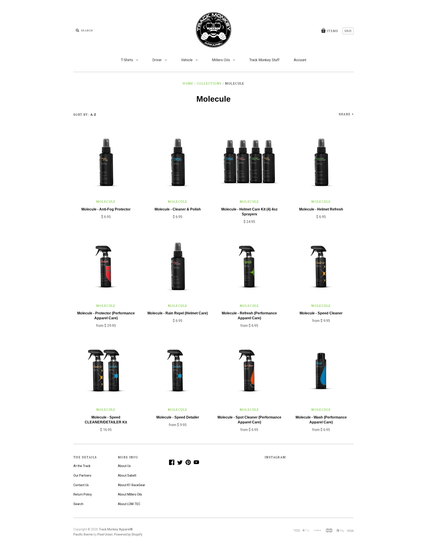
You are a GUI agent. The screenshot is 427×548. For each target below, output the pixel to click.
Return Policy (82, 494)
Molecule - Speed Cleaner (321, 313)
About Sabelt (127, 475)
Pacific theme (83, 534)
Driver (157, 60)
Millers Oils (221, 60)
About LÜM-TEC (129, 504)
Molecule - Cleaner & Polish (178, 209)
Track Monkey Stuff (264, 60)
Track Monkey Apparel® (116, 529)
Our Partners (82, 475)
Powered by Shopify (128, 534)
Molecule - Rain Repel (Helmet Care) (177, 313)
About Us (124, 466)
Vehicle (187, 60)
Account (300, 60)
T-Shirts (127, 60)
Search (78, 504)
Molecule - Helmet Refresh (321, 209)
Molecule (106, 201)
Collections (209, 83)
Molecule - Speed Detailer (177, 417)
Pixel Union (105, 534)
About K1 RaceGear (131, 485)
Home (188, 83)
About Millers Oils (130, 494)
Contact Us (81, 485)
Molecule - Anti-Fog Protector (106, 209)
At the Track (82, 466)
